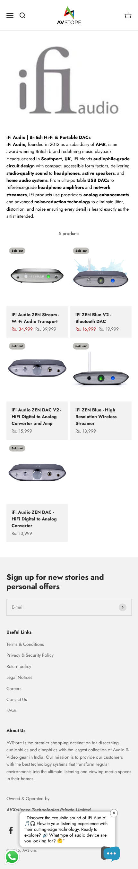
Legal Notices (19, 677)
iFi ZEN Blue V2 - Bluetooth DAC (93, 318)
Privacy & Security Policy (30, 655)
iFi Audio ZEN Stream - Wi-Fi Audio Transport (35, 318)
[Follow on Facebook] (10, 830)
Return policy (18, 666)
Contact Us (16, 699)
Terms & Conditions (25, 644)
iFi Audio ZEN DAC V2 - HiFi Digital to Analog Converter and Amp (36, 416)
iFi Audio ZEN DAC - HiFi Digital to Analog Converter (34, 519)
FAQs (11, 710)
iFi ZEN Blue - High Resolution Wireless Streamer (95, 416)
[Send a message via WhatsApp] (12, 857)
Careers (14, 688)
